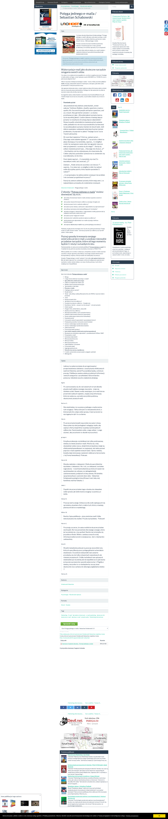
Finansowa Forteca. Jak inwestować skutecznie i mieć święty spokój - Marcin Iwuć (121, 19)
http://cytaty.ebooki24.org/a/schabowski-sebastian (75, 638)
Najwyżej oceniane (120, 268)
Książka (68, 605)
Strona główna (65, 6)
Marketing (64, 615)
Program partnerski (120, 277)
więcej (113, 211)
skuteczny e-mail (66, 617)
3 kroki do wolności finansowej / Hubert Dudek (124, 162)
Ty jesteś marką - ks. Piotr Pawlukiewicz (121, 223)
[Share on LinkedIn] (77, 707)
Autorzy (64, 580)
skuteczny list (101, 615)
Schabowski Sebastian (67, 584)
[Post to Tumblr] (84, 707)
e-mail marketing (91, 615)
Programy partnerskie (121, 68)
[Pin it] (91, 707)
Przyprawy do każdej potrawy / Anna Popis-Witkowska (125, 183)
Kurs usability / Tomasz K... (93, 703)
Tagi (62, 611)
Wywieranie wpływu (86, 6)
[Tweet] (70, 707)
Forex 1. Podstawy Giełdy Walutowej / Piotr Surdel (126, 193)
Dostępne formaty (104, 2)
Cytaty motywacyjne (121, 2)
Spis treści (64, 270)
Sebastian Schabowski (67, 188)
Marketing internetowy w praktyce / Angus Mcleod (83, 776)
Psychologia (75, 6)
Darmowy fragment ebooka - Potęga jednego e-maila (77, 643)
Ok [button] (159, 816)
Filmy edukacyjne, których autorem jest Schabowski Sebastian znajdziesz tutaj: (82, 634)
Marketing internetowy (96, 617)
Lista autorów (77, 2)
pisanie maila (85, 617)
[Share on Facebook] (63, 707)
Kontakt (117, 265)
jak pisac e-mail (76, 617)
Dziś (113, 107)
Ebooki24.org (40, 2)
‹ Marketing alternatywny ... (75, 703)
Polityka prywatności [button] (132, 816)
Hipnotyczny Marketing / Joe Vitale (79, 755)
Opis (62, 31)
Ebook (63, 605)
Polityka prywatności (120, 274)
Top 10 (120, 107)
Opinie (63, 361)
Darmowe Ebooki (53, 2)
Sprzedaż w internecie (79, 615)
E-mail (70, 615)
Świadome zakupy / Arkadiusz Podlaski (79, 786)
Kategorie (64, 2)
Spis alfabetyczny (90, 2)
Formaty (64, 601)
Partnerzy (117, 271)
